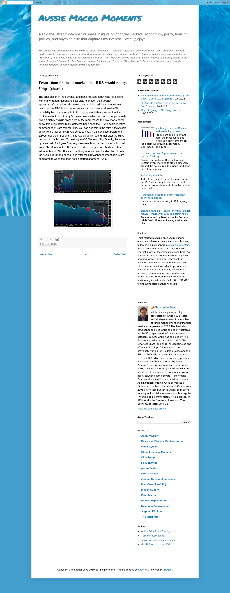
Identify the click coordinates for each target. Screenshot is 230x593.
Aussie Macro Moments (90, 17)
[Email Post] (56, 239)
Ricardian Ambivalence (155, 505)
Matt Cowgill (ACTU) (153, 484)
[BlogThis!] (45, 244)
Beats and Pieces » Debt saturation (162, 441)
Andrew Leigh (149, 435)
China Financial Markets (156, 452)
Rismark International (153, 535)
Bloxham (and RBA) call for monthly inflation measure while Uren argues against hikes (166, 212)
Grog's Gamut (149, 473)
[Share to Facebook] (52, 244)
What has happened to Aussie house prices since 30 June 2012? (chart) (165, 97)
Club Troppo (149, 457)
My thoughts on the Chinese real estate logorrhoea (171, 130)
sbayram (143, 569)
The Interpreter (150, 516)
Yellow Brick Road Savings (156, 531)
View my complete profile (151, 408)
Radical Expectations (154, 500)
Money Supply (150, 489)
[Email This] (41, 244)
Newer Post (46, 254)
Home (83, 254)
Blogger (168, 569)
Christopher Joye (165, 307)
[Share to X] (48, 244)
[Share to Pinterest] (55, 244)
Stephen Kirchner (152, 511)
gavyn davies (149, 468)
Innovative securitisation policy (158, 539)
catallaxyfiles (149, 446)
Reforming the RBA (152, 175)
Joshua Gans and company (158, 478)
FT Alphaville (149, 462)
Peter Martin (148, 495)
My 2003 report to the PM (155, 544)
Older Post (120, 254)
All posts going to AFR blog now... (160, 110)
